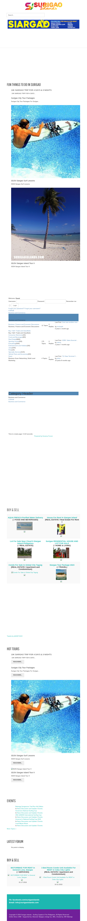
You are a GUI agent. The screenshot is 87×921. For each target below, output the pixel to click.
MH (65, 917)
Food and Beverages (15, 337)
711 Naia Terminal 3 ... (69, 356)
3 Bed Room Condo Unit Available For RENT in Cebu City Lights (58, 869)
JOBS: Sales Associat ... (70, 340)
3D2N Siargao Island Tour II (23, 263)
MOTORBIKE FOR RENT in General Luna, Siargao (23, 869)
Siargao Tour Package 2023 (62, 565)
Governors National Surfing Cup (26, 811)
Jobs (10, 348)
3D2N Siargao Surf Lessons (23, 181)
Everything (12, 343)
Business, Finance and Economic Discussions (23, 324)
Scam (10, 356)
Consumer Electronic (15, 335)
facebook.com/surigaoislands (26, 900)
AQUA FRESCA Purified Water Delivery (25, 518)
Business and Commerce (16, 313)
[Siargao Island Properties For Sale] (44, 24)
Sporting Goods (13, 341)
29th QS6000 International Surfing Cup (28, 815)
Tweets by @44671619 (14, 636)
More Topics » (11, 829)
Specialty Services (14, 352)
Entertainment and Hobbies (17, 345)
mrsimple (60, 326)
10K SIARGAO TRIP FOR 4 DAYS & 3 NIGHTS (31, 90)
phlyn (59, 358)
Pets (9, 350)
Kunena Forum (48, 436)
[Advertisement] (46, 35)
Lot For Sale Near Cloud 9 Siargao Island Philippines (25, 542)
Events (40, 808)
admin (59, 342)
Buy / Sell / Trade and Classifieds (19, 331)
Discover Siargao (38, 917)
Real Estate (12, 339)
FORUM (11, 310)
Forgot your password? (16, 308)
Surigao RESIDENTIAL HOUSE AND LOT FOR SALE (62, 542)
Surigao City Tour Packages (23, 98)
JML (54, 917)
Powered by (38, 436)
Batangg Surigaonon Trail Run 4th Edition (29, 806)
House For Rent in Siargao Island (62, 518)
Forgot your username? (32, 308)
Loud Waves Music (21, 823)
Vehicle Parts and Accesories (18, 354)
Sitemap (69, 917)
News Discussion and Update (27, 808)
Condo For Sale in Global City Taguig (25, 565)
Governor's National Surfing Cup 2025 (28, 819)
